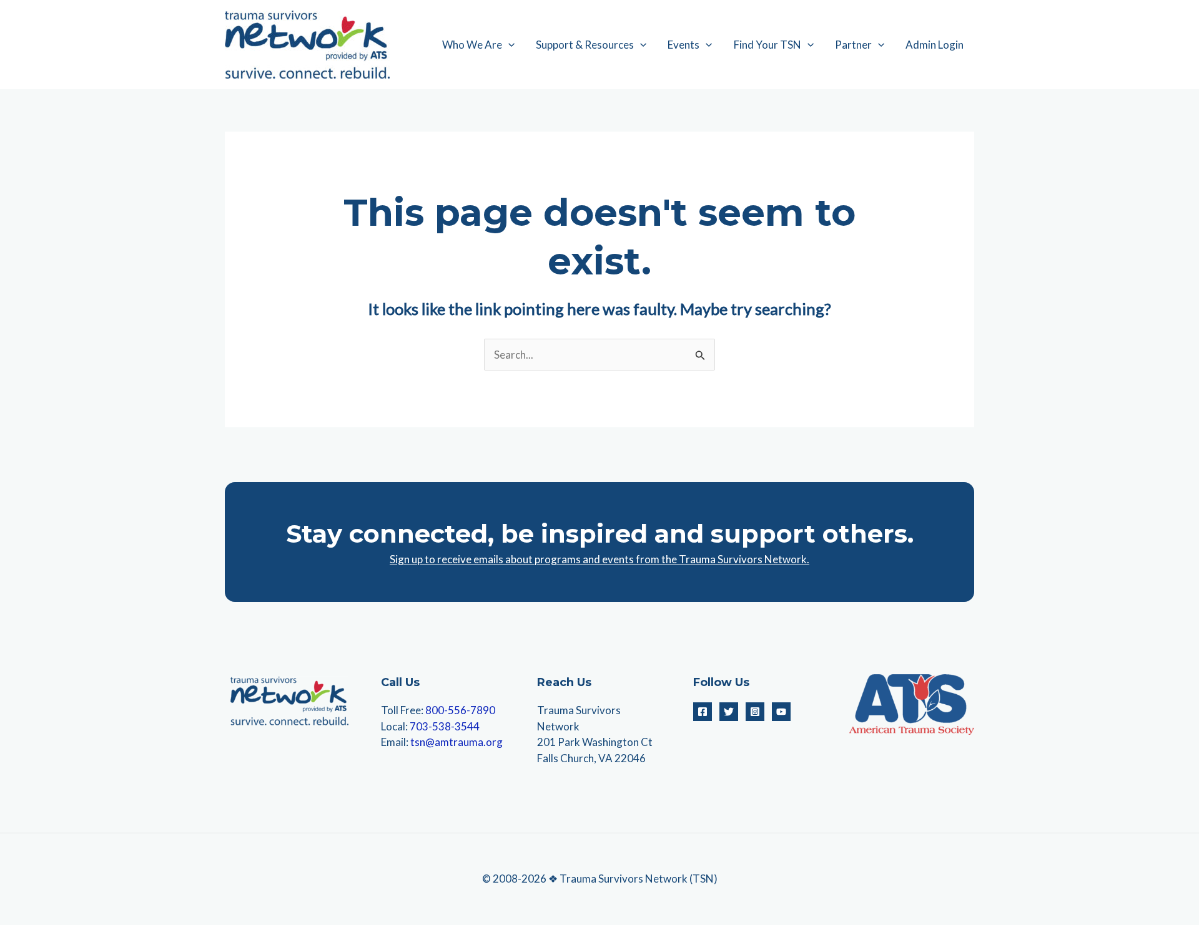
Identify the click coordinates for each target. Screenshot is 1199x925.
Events (683, 44)
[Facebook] (702, 711)
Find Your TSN (767, 44)
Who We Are (472, 44)
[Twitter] (728, 711)
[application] (508, 45)
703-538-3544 (445, 726)
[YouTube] (781, 711)
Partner (853, 44)
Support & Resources (585, 44)
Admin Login (934, 44)
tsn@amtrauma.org (456, 741)
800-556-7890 (460, 710)
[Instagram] (755, 711)
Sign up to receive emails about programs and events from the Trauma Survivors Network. (599, 559)
